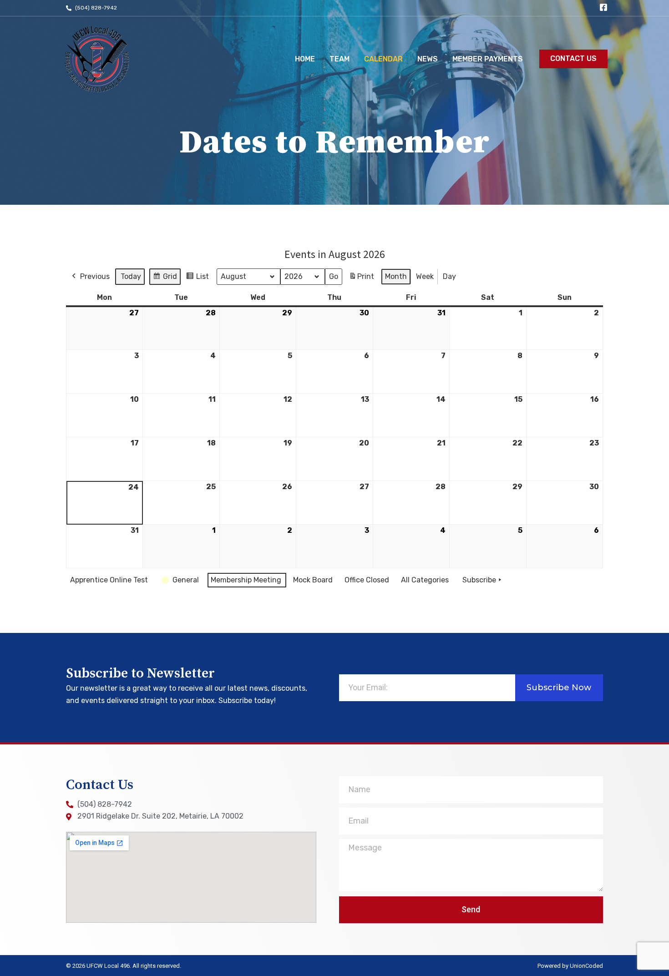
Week (425, 276)
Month (396, 276)
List (197, 278)
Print (361, 279)
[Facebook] (603, 7)
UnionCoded (586, 965)
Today (131, 276)
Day (449, 276)
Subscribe (479, 580)
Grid (164, 278)
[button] (573, 59)
